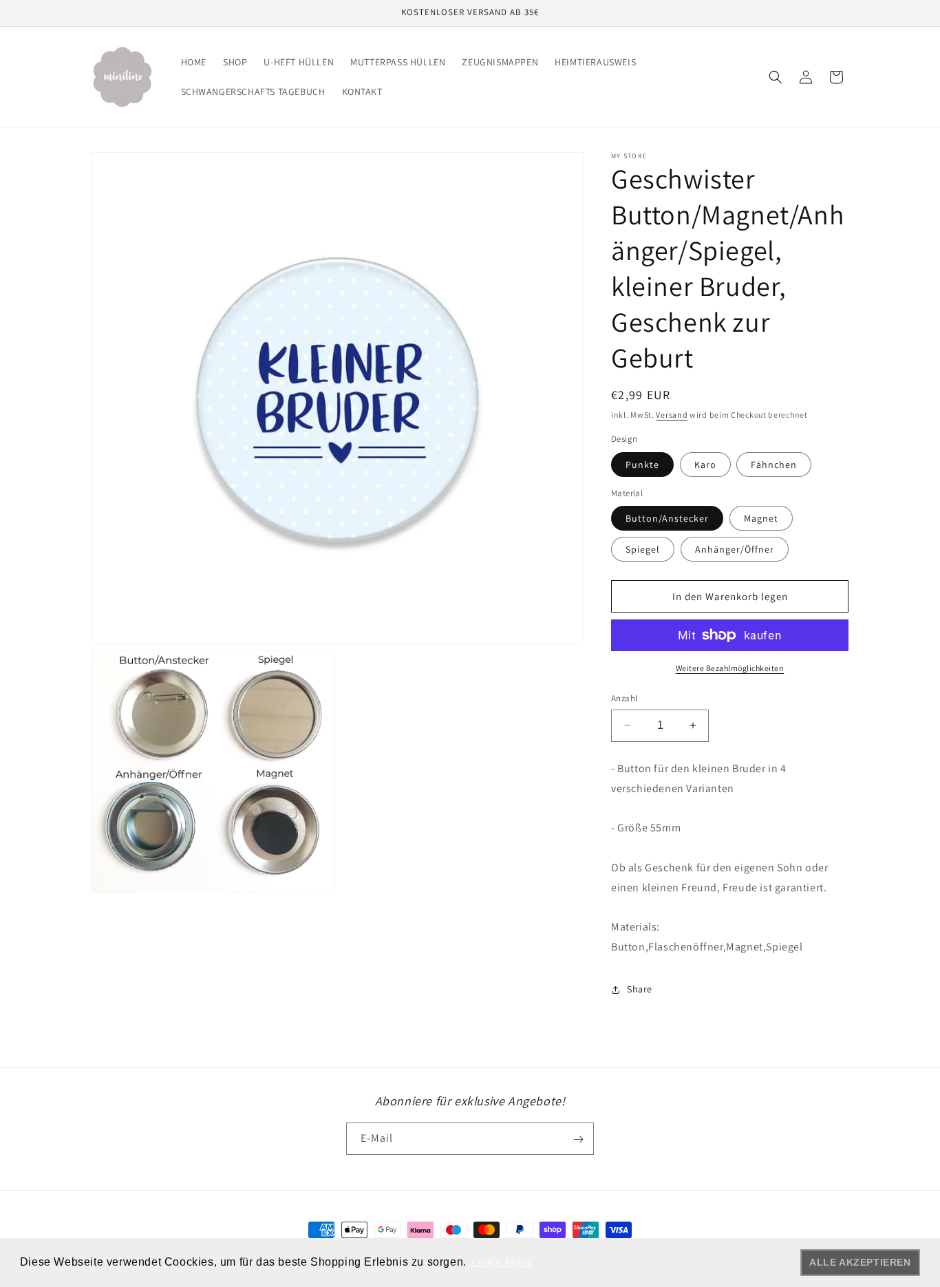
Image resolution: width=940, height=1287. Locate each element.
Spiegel (643, 549)
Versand (671, 415)
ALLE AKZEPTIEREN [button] (860, 1262)
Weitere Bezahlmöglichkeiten (730, 668)
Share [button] (639, 989)
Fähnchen (774, 464)
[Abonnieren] (578, 1139)
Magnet (761, 518)
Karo (705, 464)
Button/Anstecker (667, 518)
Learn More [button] (502, 1262)
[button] (775, 77)
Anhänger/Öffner (734, 549)
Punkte (642, 464)
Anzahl (624, 698)
